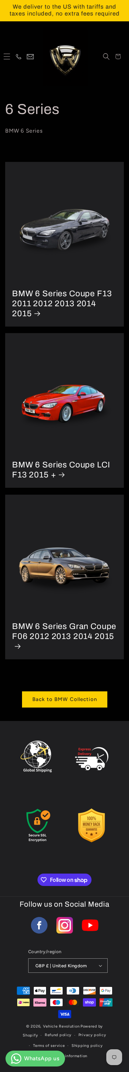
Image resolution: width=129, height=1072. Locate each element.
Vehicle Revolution (61, 1026)
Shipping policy (87, 1045)
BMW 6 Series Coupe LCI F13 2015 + (61, 469)
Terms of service (49, 1045)
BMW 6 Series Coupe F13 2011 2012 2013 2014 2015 (62, 303)
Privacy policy (92, 1035)
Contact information (68, 1056)
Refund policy (58, 1035)
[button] (7, 56)
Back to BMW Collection (64, 699)
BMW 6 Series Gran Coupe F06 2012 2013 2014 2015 (64, 631)
